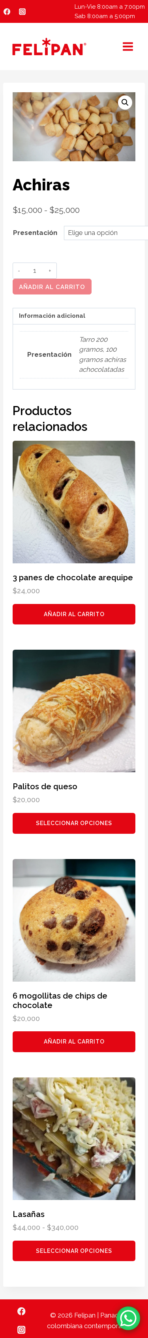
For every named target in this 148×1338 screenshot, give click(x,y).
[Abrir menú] (127, 46)
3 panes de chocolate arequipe (73, 577)
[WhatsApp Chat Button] (128, 1318)
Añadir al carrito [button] (74, 614)
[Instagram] (22, 11)
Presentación (35, 233)
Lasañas (29, 1214)
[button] (125, 102)
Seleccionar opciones (74, 823)
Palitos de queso (45, 786)
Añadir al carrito (52, 287)
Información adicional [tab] (52, 315)
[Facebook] (6, 11)
